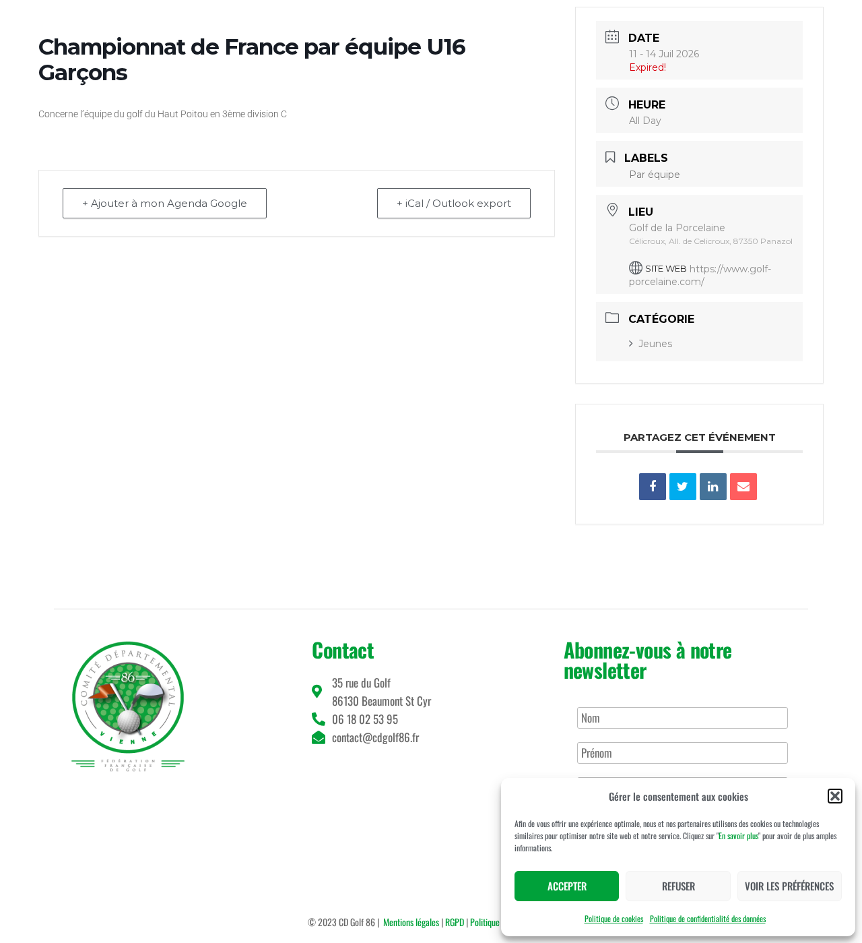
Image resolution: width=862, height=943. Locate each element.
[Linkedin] (713, 486)
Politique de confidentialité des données (708, 918)
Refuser (678, 885)
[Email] (743, 486)
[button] (835, 796)
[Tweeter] (682, 486)
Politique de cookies (614, 918)
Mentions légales (411, 922)
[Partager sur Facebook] (652, 486)
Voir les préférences (789, 885)
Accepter (567, 885)
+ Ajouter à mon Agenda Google (164, 203)
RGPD (454, 922)
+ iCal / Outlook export (454, 203)
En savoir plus (738, 835)
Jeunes (655, 344)
